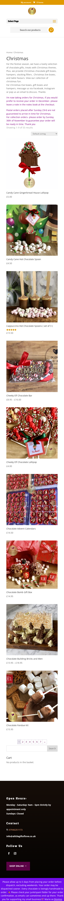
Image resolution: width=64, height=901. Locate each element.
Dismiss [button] (58, 899)
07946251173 (16, 829)
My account (26, 3)
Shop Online (16, 866)
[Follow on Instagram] (15, 853)
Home (9, 52)
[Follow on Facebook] (8, 853)
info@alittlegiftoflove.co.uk (21, 836)
